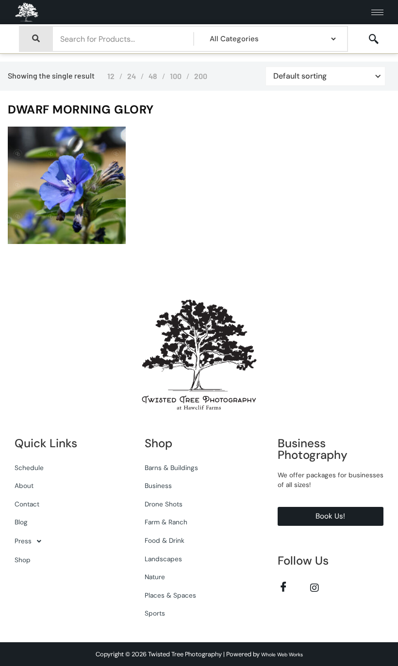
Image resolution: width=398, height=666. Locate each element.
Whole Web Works (282, 654)
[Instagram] (314, 587)
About (24, 486)
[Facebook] (283, 587)
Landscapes (163, 559)
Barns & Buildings (171, 468)
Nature (155, 577)
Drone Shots (163, 504)
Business (158, 486)
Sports (155, 613)
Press (23, 541)
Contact (27, 504)
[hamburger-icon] (377, 12)
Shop (23, 560)
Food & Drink (164, 540)
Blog (21, 522)
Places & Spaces (170, 595)
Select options (96, 241)
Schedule (29, 468)
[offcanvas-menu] (374, 39)
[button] (67, 541)
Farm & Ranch (166, 522)
